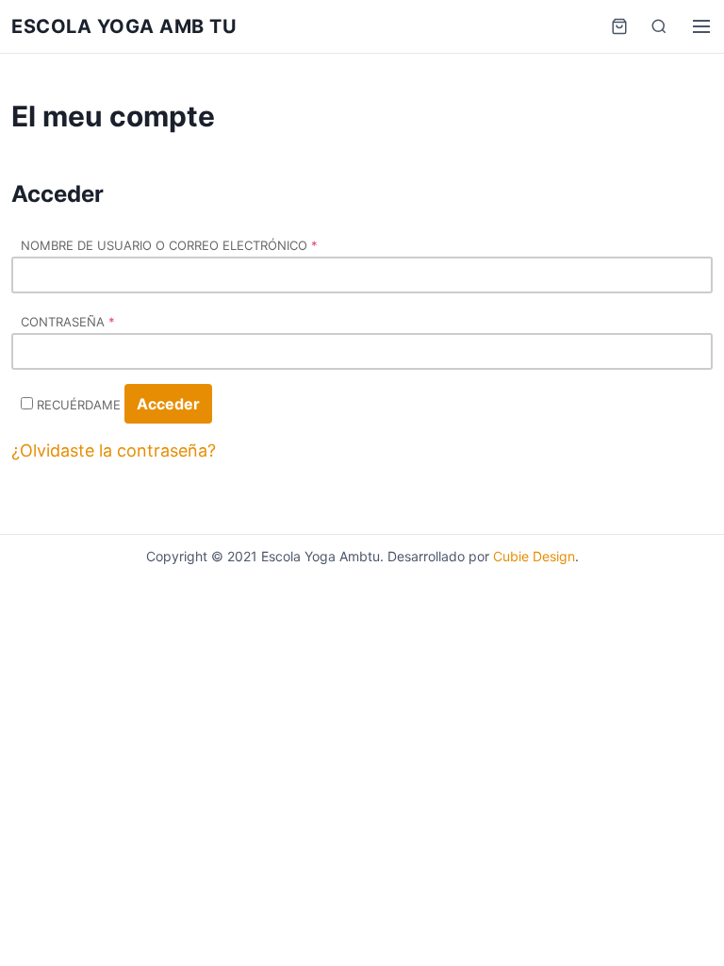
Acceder (168, 403)
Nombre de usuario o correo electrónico (169, 245)
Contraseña (68, 321)
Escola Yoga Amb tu (124, 26)
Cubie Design (534, 556)
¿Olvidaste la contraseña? (113, 450)
